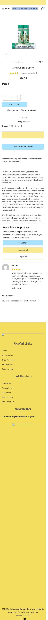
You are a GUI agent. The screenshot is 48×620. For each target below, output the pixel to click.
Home (14, 62)
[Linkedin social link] (18, 126)
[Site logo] (25, 8)
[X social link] (12, 126)
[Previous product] (36, 62)
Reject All (23, 257)
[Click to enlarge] (6, 53)
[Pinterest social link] (15, 126)
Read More (23, 243)
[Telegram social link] (21, 126)
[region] (23, 421)
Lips (21, 62)
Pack (5, 84)
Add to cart (14, 104)
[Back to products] (39, 62)
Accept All (23, 250)
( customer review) (28, 73)
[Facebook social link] (9, 126)
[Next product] (42, 62)
